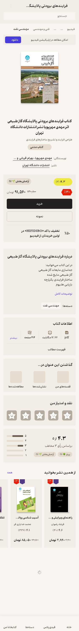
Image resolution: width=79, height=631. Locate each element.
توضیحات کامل (63, 294)
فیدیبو (71, 29)
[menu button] (6, 6)
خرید (39, 203)
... (61, 29)
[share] (29, 110)
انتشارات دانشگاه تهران (36, 165)
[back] (73, 6)
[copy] (10, 233)
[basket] (16, 6)
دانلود (14, 40)
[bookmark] (50, 110)
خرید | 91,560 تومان (39, 625)
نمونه (39, 216)
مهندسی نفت (21, 29)
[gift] (39, 110)
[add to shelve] (63, 377)
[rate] (67, 415)
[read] (16, 377)
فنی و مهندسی (41, 29)
